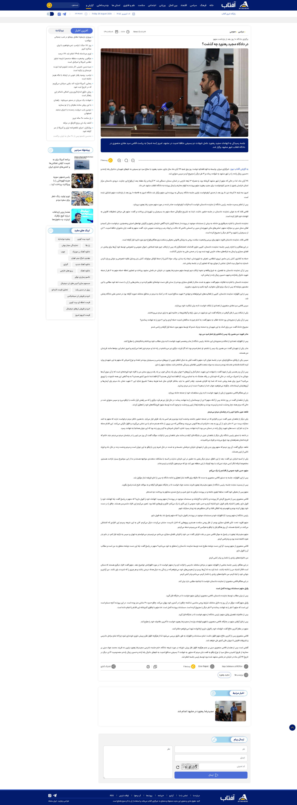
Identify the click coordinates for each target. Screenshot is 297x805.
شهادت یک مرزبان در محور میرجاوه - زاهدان (72, 100)
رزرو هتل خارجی (66, 270)
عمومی (233, 31)
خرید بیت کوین (83, 239)
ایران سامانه (52, 801)
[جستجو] (49, 5)
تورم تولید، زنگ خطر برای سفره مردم (61, 198)
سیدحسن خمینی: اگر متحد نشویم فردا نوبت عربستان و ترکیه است (72, 68)
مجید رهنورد (224, 675)
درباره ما (196, 795)
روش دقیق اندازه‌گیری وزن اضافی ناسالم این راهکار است (72, 93)
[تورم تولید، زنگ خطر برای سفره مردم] (81, 198)
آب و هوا (137, 795)
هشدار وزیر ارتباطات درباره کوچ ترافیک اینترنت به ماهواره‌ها (61, 216)
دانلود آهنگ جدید (82, 264)
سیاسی (241, 31)
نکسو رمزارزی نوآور (82, 277)
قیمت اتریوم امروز (82, 315)
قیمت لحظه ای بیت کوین (79, 302)
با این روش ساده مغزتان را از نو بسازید (74, 105)
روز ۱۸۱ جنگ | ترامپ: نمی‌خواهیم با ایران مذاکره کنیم (74, 47)
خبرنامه (161, 795)
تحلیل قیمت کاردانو (60, 289)
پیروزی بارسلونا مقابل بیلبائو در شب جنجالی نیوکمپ (72, 39)
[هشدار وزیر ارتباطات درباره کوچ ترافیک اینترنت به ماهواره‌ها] (81, 215)
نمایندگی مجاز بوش (70, 245)
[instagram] (59, 14)
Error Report (203, 666)
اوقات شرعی (124, 795)
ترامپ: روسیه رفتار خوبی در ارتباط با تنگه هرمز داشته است (71, 77)
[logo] (236, 4)
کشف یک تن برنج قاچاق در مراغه (77, 123)
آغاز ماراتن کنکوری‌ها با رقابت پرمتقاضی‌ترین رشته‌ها (213, 19)
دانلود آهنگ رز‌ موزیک (81, 251)
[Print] (148, 666)
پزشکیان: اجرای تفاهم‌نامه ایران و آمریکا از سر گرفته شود (72, 129)
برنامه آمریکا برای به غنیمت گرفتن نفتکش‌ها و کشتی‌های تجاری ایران (59, 163)
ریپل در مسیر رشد (82, 289)
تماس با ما (183, 795)
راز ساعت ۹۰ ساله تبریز (82, 118)
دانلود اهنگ (85, 270)
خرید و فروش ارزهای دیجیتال (78, 308)
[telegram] (64, 14)
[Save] (155, 666)
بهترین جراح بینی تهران (80, 258)
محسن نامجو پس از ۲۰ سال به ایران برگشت (72, 136)
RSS (112, 795)
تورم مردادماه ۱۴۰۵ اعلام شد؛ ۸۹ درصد (74, 53)
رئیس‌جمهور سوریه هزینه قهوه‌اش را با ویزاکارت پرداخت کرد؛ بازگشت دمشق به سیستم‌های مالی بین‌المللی (60, 180)
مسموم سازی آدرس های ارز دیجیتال (75, 283)
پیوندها (149, 795)
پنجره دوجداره (64, 239)
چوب (63, 251)
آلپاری (65, 264)
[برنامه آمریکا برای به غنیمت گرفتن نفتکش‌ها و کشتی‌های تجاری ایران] (81, 163)
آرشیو (171, 795)
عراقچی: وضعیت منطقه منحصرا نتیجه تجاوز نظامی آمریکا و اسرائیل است (72, 60)
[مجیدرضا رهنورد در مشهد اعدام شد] (230, 711)
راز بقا (88, 245)
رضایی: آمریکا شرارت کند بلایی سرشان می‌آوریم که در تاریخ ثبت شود (72, 85)
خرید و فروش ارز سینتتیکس (78, 296)
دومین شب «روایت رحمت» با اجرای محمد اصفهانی (73, 111)
